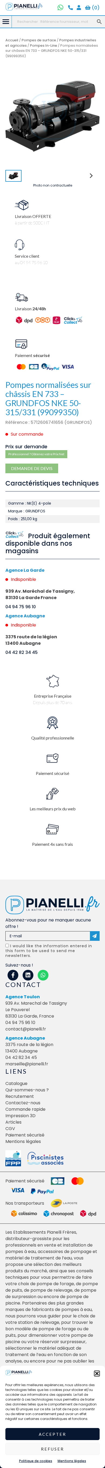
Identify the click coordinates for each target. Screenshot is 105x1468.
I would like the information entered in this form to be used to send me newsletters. (48, 951)
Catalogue (16, 1083)
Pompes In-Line (43, 45)
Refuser (52, 1449)
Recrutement (19, 1096)
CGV (10, 1128)
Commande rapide (25, 1109)
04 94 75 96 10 (20, 607)
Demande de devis (31, 468)
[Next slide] (91, 116)
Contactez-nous (22, 1103)
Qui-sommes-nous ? (27, 1090)
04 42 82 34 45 (21, 652)
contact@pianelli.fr (25, 1029)
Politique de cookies (35, 1461)
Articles (13, 1122)
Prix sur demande (26, 446)
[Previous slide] (14, 116)
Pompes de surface (39, 40)
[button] (97, 1373)
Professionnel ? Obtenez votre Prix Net (36, 454)
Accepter (52, 1434)
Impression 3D (20, 1116)
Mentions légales (72, 1461)
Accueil (11, 40)
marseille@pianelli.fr (26, 1064)
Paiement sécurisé (24, 1135)
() (95, 7)
